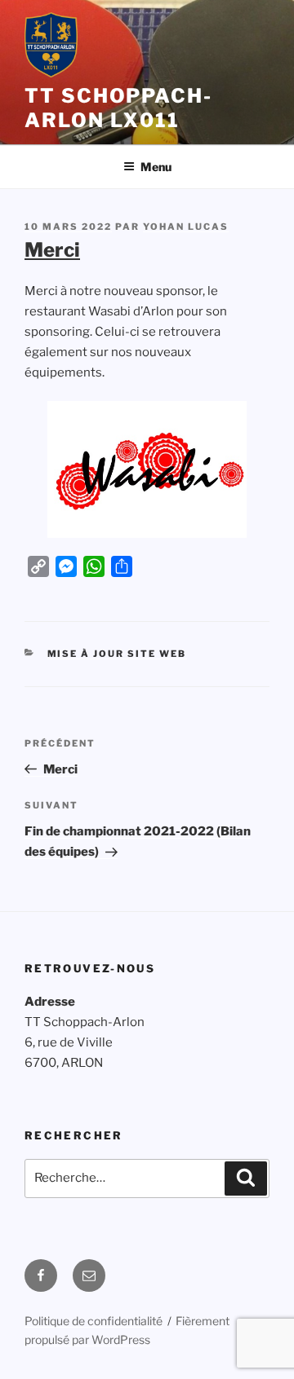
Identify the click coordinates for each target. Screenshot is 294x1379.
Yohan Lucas (186, 226)
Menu (156, 167)
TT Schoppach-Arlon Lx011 (118, 108)
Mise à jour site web (117, 653)
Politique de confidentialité (93, 1321)
